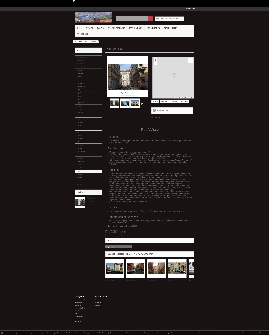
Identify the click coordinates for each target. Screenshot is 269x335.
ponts (100, 28)
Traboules (82, 34)
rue (79, 171)
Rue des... (171, 280)
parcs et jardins (116, 28)
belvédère (81, 73)
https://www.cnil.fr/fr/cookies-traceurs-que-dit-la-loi (246, 333)
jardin (80, 93)
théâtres (80, 112)
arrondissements (82, 57)
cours (80, 148)
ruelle (80, 174)
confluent (81, 83)
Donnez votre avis (162, 110)
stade (80, 109)
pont (79, 125)
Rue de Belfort (110, 280)
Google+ (174, 101)
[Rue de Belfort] (114, 268)
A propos (98, 302)
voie (79, 181)
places (89, 28)
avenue (80, 138)
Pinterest (185, 101)
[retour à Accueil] (75, 41)
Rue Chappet (151, 280)
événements (135, 28)
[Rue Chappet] (156, 268)
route (79, 168)
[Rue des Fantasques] (177, 268)
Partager (164, 101)
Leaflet (175, 97)
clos (79, 80)
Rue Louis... (193, 280)
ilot (79, 90)
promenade (81, 103)
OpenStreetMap (183, 97)
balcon (80, 70)
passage (81, 161)
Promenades (153, 28)
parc (79, 96)
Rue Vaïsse (91, 198)
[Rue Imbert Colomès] (135, 268)
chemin (80, 145)
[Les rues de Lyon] (93, 17)
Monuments (170, 28)
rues (79, 28)
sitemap (97, 305)
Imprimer (158, 117)
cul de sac (81, 151)
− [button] (155, 63)
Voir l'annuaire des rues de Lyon (169, 19)
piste (79, 99)
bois (79, 76)
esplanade (81, 86)
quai (79, 164)
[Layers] (190, 60)
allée (79, 135)
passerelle (81, 122)
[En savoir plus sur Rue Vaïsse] (80, 202)
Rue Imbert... (130, 280)
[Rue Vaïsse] (114, 103)
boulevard (81, 142)
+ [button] (155, 60)
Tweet (156, 101)
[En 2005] (124, 103)
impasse (81, 155)
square (80, 106)
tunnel (80, 177)
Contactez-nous (190, 8)
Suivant (142, 103)
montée (80, 158)
